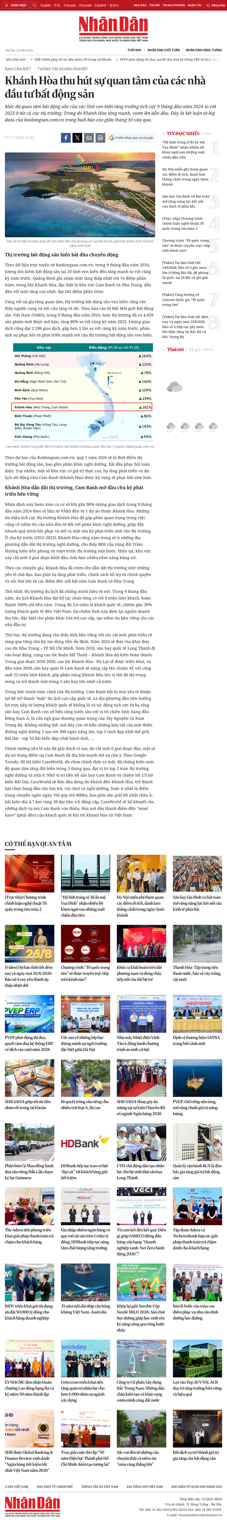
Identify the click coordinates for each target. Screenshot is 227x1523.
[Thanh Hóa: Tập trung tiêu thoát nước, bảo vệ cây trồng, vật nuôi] (197, 944)
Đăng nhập (218, 5)
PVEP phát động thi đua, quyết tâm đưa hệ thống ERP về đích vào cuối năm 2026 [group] (155, 59)
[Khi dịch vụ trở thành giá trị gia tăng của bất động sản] (197, 1429)
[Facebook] (66, 138)
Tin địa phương (173, 5)
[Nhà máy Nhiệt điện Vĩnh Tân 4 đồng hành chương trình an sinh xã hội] (141, 1014)
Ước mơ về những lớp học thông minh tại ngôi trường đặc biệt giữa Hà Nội (84, 1043)
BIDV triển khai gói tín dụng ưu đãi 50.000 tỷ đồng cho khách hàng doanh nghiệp (29, 1312)
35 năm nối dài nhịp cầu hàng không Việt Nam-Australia (85, 1309)
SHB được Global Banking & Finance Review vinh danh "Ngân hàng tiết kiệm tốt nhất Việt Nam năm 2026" (29, 1461)
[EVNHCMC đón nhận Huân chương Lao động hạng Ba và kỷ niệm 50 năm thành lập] (29, 1358)
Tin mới (154, 5)
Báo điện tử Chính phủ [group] (55, 1487)
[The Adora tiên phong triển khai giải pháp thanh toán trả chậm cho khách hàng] (29, 1206)
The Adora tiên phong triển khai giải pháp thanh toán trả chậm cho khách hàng (29, 1235)
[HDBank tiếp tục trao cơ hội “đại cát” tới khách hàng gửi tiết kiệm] (85, 1142)
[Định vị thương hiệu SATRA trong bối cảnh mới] (197, 1014)
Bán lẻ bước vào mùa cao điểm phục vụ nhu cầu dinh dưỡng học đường (195, 1312)
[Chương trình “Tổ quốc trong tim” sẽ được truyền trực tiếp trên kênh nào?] (85, 944)
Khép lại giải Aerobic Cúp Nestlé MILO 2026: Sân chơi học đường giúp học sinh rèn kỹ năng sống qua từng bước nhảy (141, 1318)
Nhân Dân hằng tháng (204, 50)
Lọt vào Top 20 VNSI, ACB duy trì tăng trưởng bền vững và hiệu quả (197, 1388)
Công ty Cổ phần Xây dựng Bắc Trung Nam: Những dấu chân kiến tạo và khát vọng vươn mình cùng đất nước (140, 1391)
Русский (85, 5)
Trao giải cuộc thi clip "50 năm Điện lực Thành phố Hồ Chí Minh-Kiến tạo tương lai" (85, 1458)
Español (100, 5)
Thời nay (134, 50)
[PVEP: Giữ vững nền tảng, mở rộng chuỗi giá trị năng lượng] (197, 1078)
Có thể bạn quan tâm (38, 844)
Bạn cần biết (18, 69)
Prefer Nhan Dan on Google (134, 138)
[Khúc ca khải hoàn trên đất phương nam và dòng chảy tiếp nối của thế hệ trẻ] (141, 944)
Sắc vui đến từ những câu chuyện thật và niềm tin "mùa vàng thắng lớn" (138, 1458)
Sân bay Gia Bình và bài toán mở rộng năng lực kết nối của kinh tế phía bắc (185, 201)
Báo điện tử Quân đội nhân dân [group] (197, 1487)
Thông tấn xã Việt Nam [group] (100, 1487)
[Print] (100, 138)
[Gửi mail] (89, 138)
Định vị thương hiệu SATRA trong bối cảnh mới (196, 1040)
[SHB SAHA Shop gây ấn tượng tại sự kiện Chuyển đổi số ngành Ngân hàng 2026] (141, 1078)
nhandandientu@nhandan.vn (200, 1515)
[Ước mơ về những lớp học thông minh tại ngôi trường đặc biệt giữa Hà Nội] (85, 1014)
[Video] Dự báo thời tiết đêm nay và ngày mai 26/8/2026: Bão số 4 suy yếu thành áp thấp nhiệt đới (29, 976)
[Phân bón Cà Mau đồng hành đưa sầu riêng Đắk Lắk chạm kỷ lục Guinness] (29, 1142)
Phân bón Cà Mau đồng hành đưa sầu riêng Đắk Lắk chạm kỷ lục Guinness (29, 1171)
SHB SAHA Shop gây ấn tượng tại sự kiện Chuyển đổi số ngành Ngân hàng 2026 (141, 1107)
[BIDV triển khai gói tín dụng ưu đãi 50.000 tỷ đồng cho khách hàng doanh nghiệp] (29, 1282)
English (46, 5)
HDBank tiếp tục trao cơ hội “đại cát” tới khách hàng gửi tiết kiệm (84, 1171)
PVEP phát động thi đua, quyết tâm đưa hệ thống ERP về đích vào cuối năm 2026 (29, 1043)
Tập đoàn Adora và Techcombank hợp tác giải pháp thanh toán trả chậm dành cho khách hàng (195, 1238)
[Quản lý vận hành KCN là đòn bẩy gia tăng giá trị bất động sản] (197, 1142)
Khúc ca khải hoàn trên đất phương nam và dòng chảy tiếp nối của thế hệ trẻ (139, 973)
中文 (57, 5)
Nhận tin (194, 5)
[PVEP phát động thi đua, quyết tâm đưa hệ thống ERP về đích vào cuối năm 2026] (29, 1014)
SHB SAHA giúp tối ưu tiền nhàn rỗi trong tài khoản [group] (47, 59)
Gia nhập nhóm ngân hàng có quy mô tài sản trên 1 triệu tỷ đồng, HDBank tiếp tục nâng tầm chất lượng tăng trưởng (85, 1238)
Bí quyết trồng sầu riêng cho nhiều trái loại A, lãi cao (85, 1104)
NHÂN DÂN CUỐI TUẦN (164, 50)
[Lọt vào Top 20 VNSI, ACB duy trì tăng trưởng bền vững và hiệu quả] (197, 1358)
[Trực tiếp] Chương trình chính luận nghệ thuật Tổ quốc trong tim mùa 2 (183, 223)
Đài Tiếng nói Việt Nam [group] (145, 1487)
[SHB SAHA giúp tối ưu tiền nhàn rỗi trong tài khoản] (29, 1078)
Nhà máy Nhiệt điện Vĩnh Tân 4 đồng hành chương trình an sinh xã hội (138, 1043)
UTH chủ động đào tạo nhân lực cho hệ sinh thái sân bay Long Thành (140, 1171)
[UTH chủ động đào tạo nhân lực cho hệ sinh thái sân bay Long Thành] (141, 1142)
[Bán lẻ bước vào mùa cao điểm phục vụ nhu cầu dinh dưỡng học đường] (197, 1282)
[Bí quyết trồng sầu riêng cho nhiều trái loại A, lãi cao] (85, 1078)
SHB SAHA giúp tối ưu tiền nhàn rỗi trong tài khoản (28, 1104)
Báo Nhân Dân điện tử (113, 29)
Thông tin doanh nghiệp (62, 69)
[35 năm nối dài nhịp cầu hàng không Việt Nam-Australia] (85, 1282)
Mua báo (140, 5)
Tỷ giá (194, 349)
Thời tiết (175, 349)
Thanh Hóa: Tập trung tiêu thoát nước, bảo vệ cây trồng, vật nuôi (197, 973)
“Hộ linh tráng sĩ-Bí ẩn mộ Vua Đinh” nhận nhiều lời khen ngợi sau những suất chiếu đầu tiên (183, 149)
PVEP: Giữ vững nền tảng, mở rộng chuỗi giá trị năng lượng (195, 1107)
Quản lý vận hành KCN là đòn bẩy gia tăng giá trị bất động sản (197, 1171)
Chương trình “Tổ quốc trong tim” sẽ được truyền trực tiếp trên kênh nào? (186, 245)
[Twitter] (77, 138)
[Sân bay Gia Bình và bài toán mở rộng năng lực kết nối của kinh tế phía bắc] (197, 873)
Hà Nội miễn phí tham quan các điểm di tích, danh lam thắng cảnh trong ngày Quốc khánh (185, 176)
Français (70, 5)
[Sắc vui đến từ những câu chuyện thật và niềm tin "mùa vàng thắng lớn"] (141, 1429)
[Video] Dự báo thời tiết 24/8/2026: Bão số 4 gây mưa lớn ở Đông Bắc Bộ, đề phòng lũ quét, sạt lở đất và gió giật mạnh (185, 272)
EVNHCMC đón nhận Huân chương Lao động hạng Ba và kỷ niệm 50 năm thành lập (29, 1388)
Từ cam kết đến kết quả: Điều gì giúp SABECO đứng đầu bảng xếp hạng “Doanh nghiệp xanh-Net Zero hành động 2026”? (141, 1241)
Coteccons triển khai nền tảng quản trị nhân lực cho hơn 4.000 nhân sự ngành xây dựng (83, 1391)
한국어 (114, 5)
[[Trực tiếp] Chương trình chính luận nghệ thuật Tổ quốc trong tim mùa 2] (29, 873)
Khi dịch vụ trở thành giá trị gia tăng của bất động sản (196, 1455)
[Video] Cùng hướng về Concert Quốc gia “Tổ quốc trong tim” (183, 299)
